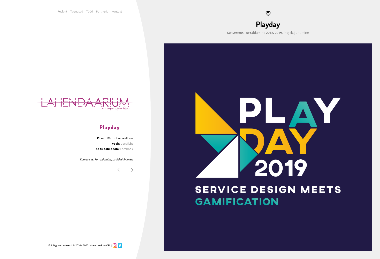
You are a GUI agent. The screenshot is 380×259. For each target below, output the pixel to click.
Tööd (89, 11)
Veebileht (127, 144)
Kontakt (116, 11)
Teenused (76, 11)
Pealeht (62, 11)
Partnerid (102, 11)
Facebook (126, 149)
